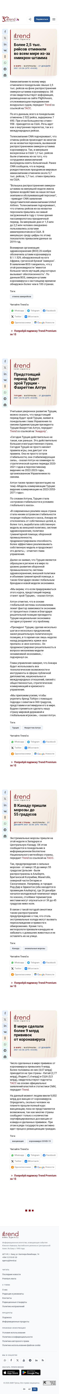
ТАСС (27, 108)
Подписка (7, 1317)
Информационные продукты (15, 1321)
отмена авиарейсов (21, 296)
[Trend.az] (10, 19)
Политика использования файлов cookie (21, 1345)
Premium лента (9, 1279)
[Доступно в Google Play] (31, 1372)
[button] (5, 31)
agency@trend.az (9, 1261)
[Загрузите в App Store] (10, 1372)
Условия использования (13, 1332)
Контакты (7, 1298)
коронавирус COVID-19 (40, 1141)
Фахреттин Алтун (32, 728)
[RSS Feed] (42, 1360)
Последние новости (11, 1274)
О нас (4, 1290)
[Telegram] (30, 1360)
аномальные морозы (35, 948)
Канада (15, 948)
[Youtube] (23, 1360)
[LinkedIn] (36, 1360)
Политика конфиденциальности (17, 1337)
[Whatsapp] (4, 1360)
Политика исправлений (13, 1306)
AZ (29, 1389)
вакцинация (18, 1141)
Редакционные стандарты (14, 1302)
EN (24, 1389)
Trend (48, 104)
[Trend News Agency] (10, 1234)
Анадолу (41, 431)
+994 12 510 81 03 (9, 1257)
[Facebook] (11, 1360)
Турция (15, 728)
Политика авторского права (15, 1341)
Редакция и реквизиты (13, 1294)
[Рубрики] (54, 19)
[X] (17, 1360)
